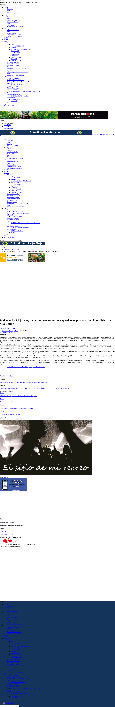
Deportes (6, 41)
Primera (13, 44)
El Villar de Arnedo (12, 22)
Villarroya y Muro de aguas (15, 26)
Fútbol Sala (14, 59)
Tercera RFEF (15, 55)
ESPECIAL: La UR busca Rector (20, 96)
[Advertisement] (7, 290)
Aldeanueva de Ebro (13, 30)
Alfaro (5, 28)
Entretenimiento (11, 97)
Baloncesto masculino (13, 64)
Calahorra (6, 7)
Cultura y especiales (13, 78)
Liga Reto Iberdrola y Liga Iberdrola (21, 49)
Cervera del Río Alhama (14, 34)
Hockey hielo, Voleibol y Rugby (16, 68)
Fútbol (9, 43)
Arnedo (6, 15)
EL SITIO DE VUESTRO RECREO (18, 81)
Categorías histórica (16, 60)
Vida (5, 76)
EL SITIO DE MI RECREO (15, 80)
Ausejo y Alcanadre (12, 14)
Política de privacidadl (6, 534)
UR (5, 104)
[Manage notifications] (4, 703)
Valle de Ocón (11, 25)
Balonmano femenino (13, 65)
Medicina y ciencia (12, 89)
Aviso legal (3, 531)
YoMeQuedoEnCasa (17, 99)
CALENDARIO (19, 46)
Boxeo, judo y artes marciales (15, 75)
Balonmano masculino (13, 67)
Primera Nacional (16, 57)
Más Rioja (6, 38)
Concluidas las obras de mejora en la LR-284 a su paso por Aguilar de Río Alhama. (23, 382)
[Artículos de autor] (3, 374)
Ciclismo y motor (12, 70)
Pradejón (9, 12)
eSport (9, 73)
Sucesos (6, 39)
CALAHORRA (8, 128)
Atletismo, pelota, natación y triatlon (17, 72)
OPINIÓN (10, 83)
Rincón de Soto (11, 33)
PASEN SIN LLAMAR (18, 84)
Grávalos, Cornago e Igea (14, 36)
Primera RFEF (15, 51)
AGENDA (14, 101)
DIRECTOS (9, 105)
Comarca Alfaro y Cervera (7, 328)
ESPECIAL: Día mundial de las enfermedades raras (25, 91)
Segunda (13, 47)
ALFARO (6, 126)
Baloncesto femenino (13, 62)
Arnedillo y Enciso (12, 20)
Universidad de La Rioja (14, 94)
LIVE (9, 102)
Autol (8, 10)
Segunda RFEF (15, 54)
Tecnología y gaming (13, 86)
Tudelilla (9, 17)
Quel (8, 23)
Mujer (9, 93)
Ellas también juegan (13, 88)
